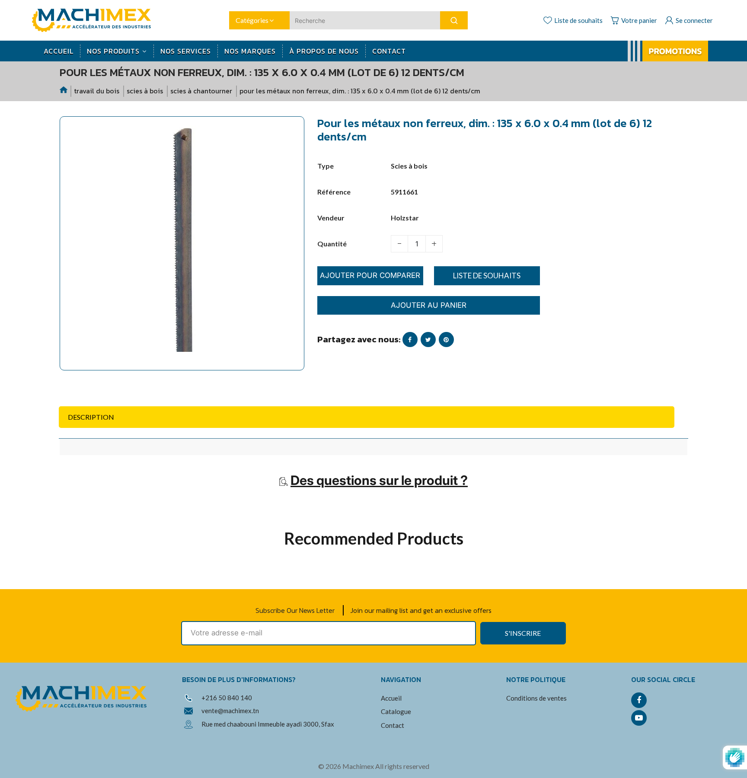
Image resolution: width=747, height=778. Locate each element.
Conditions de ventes (536, 698)
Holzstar (405, 218)
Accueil (391, 698)
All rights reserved (402, 766)
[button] (72, 380)
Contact (392, 725)
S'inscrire (523, 633)
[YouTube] (639, 718)
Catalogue (396, 711)
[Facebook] (639, 700)
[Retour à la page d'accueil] (64, 91)
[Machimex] (94, 19)
